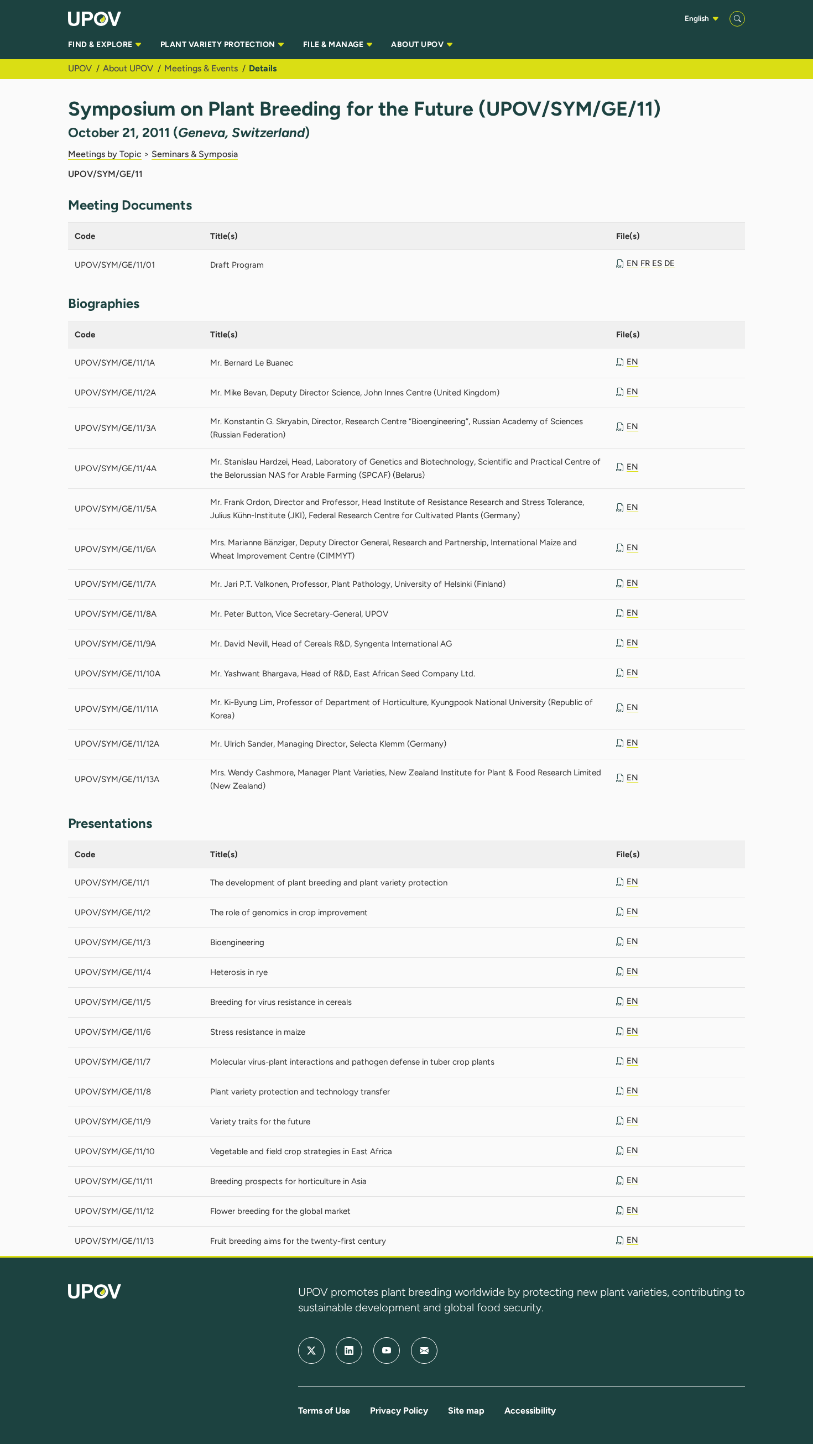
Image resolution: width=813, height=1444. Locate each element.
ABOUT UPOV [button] (418, 44)
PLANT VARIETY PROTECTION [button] (218, 44)
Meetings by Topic (105, 154)
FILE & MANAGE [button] (334, 44)
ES (657, 263)
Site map (466, 1410)
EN (632, 263)
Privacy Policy (399, 1410)
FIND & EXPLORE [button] (101, 44)
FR (645, 263)
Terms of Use (324, 1410)
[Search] (737, 19)
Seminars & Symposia (195, 154)
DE (669, 263)
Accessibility (530, 1410)
